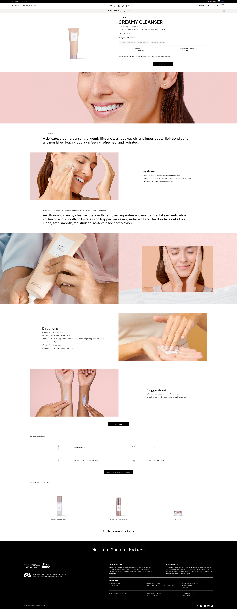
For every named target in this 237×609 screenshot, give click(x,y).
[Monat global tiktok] (211, 606)
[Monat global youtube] (204, 606)
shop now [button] (163, 64)
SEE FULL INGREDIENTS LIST (118, 472)
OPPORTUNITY (27, 5)
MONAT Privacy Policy (116, 583)
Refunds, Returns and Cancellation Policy (159, 585)
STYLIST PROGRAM (211, 1)
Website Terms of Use (153, 583)
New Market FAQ (187, 585)
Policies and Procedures (190, 583)
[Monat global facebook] (200, 606)
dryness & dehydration (127, 42)
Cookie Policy (113, 585)
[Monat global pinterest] (208, 606)
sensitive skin (143, 42)
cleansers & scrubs (158, 42)
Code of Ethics (44, 576)
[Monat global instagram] (196, 606)
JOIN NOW (24, 1)
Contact (185, 587)
